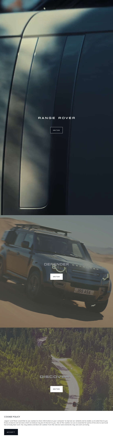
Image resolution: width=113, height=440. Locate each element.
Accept (11, 432)
